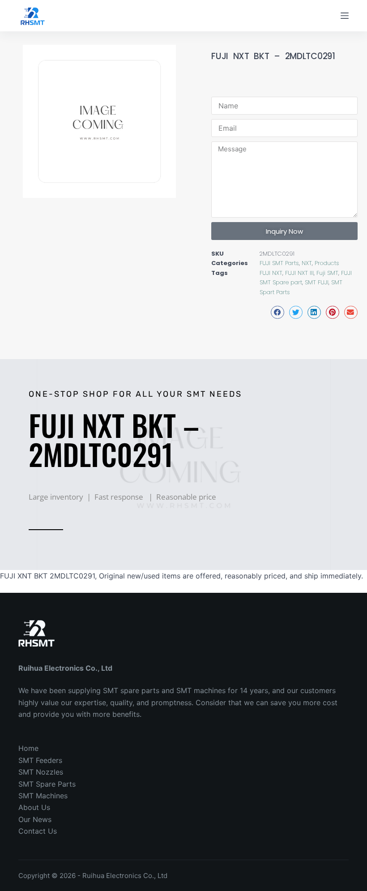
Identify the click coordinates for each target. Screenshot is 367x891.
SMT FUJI (317, 282)
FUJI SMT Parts (279, 263)
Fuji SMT (327, 273)
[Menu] (345, 16)
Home (28, 748)
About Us (34, 807)
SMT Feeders (40, 760)
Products (327, 263)
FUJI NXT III (299, 273)
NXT (307, 263)
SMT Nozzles (40, 771)
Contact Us (37, 831)
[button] (277, 312)
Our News (34, 819)
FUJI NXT (271, 273)
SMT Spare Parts (47, 784)
